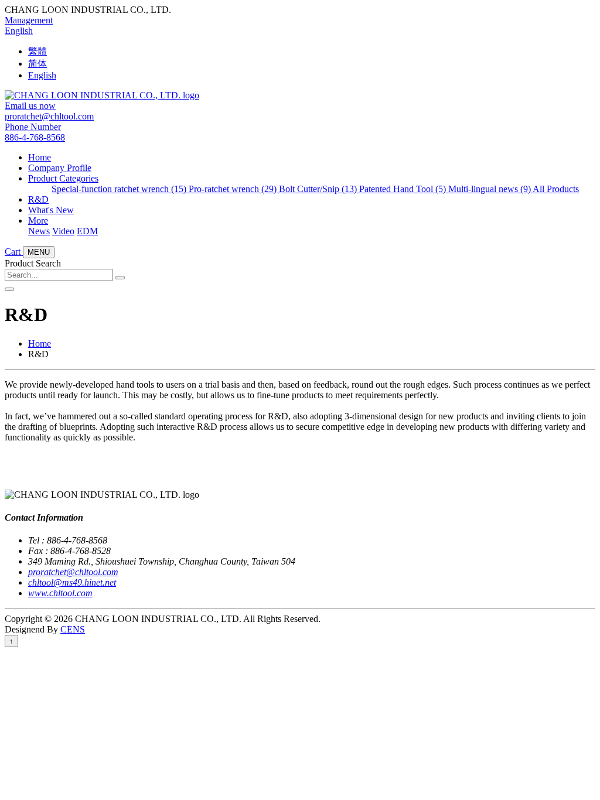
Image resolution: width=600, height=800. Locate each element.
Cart (14, 252)
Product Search (33, 263)
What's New (51, 210)
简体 (37, 64)
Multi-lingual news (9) (490, 189)
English (19, 31)
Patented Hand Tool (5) (403, 189)
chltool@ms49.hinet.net (72, 582)
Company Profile (59, 168)
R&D (38, 199)
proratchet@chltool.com (73, 572)
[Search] (120, 277)
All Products (556, 189)
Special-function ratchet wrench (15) (120, 189)
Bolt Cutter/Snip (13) (319, 189)
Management (29, 20)
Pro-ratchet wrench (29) (234, 189)
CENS (72, 629)
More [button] (38, 220)
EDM (87, 231)
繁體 (37, 51)
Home (39, 157)
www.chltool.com (60, 593)
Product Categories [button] (63, 178)
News (39, 231)
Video (63, 231)
